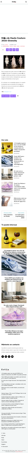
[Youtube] (12, 356)
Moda (15, 46)
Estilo (11, 46)
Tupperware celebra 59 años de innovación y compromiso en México (11, 408)
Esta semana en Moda (8, 215)
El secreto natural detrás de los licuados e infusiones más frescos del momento (13, 417)
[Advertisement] (14, 19)
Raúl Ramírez (16, 153)
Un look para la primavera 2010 (19, 216)
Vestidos (22, 46)
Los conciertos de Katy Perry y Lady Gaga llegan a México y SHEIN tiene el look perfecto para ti (13, 424)
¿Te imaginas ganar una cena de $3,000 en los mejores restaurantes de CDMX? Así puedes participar (20, 147)
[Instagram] (6, 356)
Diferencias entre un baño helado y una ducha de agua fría (20, 199)
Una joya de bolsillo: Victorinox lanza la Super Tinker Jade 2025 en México (13, 414)
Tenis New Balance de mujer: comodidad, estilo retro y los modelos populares (20, 186)
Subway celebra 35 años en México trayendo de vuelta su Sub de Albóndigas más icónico (12, 401)
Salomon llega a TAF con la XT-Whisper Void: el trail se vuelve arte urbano (13, 394)
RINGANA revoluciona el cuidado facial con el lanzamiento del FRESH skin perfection (11, 421)
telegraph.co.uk (7, 91)
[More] (17, 95)
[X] (10, 49)
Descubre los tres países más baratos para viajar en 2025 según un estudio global (13, 428)
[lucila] (2, 44)
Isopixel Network (19, 451)
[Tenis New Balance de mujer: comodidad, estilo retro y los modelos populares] (7, 187)
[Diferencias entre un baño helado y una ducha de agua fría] (7, 200)
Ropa (18, 46)
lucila (6, 44)
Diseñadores (6, 46)
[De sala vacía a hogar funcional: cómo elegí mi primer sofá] (7, 174)
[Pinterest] (14, 49)
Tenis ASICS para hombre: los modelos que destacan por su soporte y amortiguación (19, 160)
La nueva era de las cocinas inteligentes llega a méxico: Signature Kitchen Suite (12, 404)
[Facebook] (7, 49)
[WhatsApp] (17, 49)
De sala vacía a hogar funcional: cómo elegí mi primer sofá (19, 173)
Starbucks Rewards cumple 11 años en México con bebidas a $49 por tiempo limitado (13, 397)
